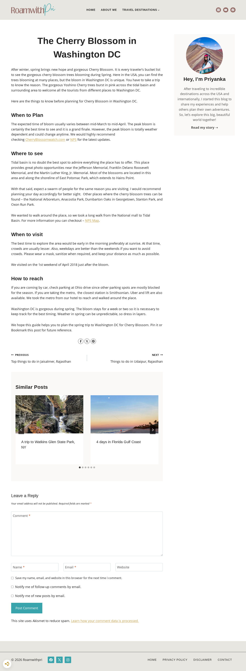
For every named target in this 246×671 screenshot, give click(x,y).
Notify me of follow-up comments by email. (48, 587)
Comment (21, 516)
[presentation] (49, 414)
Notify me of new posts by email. (40, 596)
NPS (73, 139)
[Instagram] (218, 10)
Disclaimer (202, 659)
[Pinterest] (93, 341)
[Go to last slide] (21, 429)
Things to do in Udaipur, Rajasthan (136, 358)
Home (90, 9)
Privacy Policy (175, 659)
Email (70, 567)
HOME (152, 659)
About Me (109, 9)
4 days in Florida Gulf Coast (118, 442)
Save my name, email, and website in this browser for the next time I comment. (68, 578)
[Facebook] (233, 10)
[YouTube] (225, 10)
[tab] (80, 467)
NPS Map (92, 220)
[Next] (153, 429)
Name (19, 567)
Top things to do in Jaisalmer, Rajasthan (41, 358)
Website (123, 567)
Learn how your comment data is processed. (105, 621)
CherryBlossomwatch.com (45, 139)
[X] (87, 341)
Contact (225, 659)
